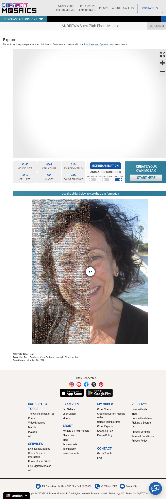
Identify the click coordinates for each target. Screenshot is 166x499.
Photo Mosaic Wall (39, 461)
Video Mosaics (36, 422)
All (29, 436)
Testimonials (70, 444)
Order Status (104, 409)
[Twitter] (93, 384)
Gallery (128, 8)
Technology (69, 448)
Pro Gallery (69, 409)
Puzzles (32, 431)
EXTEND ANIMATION (105, 165)
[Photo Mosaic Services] (19, 8)
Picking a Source (141, 422)
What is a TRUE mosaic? (76, 430)
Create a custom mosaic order (111, 415)
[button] (66, 8)
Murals (32, 427)
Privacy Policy (139, 440)
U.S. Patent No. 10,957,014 (134, 493)
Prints (31, 418)
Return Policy (104, 435)
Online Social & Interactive (36, 455)
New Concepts (71, 453)
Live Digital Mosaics (39, 466)
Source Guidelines (142, 418)
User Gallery (69, 413)
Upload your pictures (108, 422)
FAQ (134, 427)
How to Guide (139, 409)
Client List (68, 435)
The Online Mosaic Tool (41, 413)
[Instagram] (71, 384)
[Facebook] (86, 384)
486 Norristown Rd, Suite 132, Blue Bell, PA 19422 (66, 486)
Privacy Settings (141, 431)
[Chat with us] (155, 488)
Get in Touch (104, 453)
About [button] (116, 8)
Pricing (104, 8)
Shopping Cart (105, 431)
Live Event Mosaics (39, 448)
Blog (65, 440)
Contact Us (150, 8)
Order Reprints (105, 426)
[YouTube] (79, 384)
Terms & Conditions (143, 436)
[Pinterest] (101, 384)
